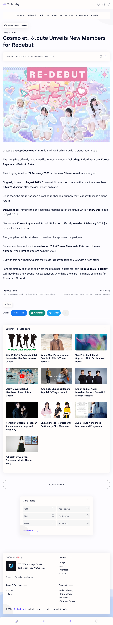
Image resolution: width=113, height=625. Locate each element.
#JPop (8, 304)
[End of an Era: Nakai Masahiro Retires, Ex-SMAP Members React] (91, 376)
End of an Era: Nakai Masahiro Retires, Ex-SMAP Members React (90, 392)
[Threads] (18, 577)
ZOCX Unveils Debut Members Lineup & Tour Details (19, 392)
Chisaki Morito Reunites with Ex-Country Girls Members (56, 424)
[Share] (70, 621)
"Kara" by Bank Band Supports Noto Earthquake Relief (89, 358)
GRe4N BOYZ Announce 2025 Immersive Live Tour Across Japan (22, 358)
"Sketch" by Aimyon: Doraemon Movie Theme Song (19, 460)
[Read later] (101, 56)
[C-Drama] (19, 15)
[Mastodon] (28, 577)
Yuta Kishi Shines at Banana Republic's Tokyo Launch (55, 390)
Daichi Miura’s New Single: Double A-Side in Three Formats (55, 358)
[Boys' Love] (57, 15)
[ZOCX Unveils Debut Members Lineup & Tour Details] (22, 376)
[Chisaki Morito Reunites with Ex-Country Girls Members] (56, 410)
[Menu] (43, 621)
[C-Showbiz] (32, 15)
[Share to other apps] (65, 313)
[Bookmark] (103, 4)
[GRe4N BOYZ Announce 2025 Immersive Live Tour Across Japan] (22, 342)
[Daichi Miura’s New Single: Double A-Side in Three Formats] (56, 342)
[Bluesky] (9, 577)
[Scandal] (94, 15)
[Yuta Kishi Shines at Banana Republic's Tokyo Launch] (56, 376)
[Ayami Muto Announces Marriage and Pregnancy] (91, 410)
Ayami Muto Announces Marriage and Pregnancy (88, 424)
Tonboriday (13, 4)
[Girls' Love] (44, 15)
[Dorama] (69, 15)
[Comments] (96, 621)
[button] (108, 4)
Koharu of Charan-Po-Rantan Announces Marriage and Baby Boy (21, 426)
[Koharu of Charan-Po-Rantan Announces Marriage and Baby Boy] (22, 410)
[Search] (98, 4)
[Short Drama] (82, 15)
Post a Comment (56, 484)
